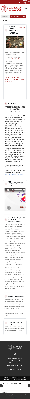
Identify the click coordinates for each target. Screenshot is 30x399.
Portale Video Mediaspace (14, 362)
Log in (23, 383)
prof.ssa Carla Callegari (17, 58)
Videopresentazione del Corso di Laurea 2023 (15, 183)
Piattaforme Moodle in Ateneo (14, 358)
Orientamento (5, 16)
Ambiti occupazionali (16, 296)
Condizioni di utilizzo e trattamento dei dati (15, 395)
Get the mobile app (7, 388)
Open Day (12, 104)
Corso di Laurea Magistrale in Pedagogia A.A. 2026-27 (13, 30)
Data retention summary (8, 385)
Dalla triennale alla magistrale (15, 323)
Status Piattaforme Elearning (14, 365)
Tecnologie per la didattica (14, 360)
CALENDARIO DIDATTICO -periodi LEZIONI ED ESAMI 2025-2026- (14, 79)
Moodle (24, 379)
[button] (20, 2)
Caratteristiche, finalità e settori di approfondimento (16, 219)
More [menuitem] (26, 8)
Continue (15, 397)
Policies (4, 386)
